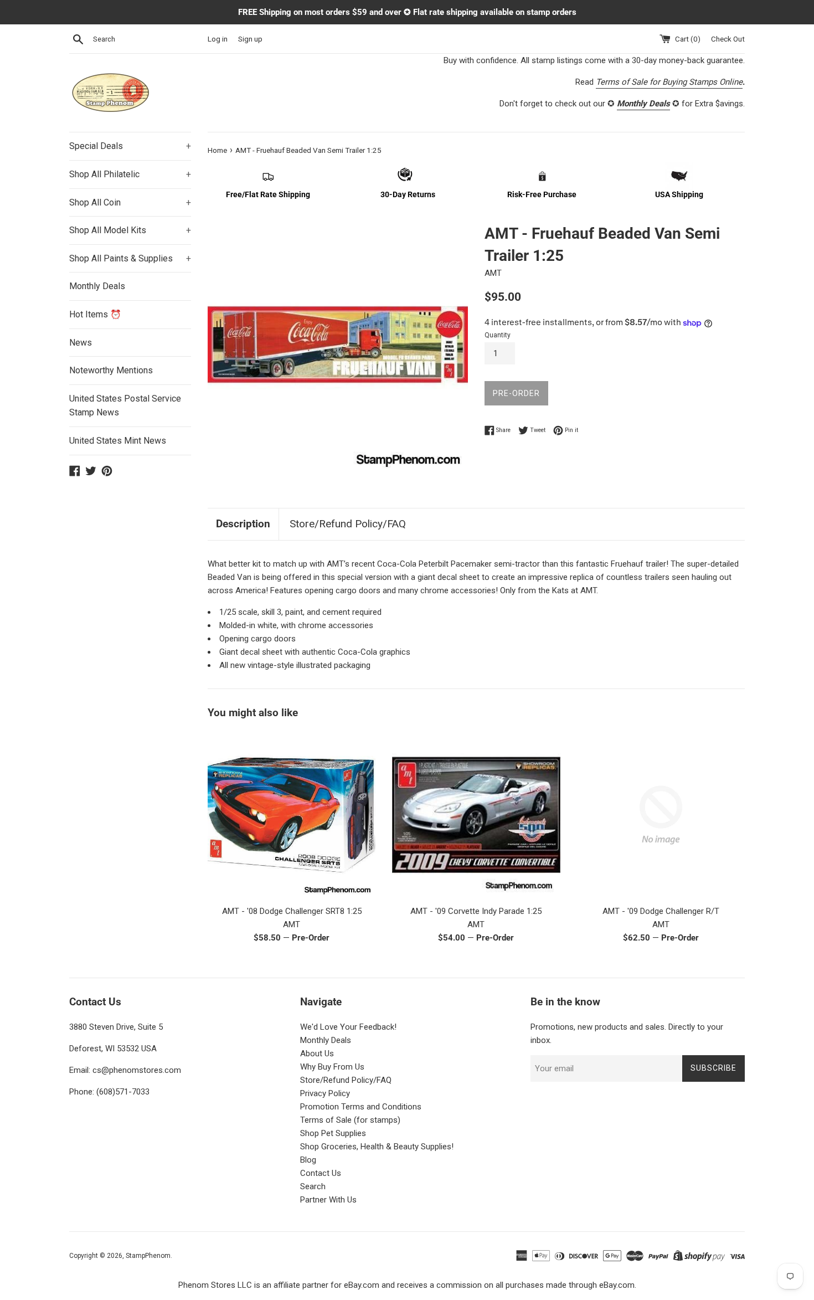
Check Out (728, 38)
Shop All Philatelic (130, 174)
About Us (317, 1054)
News (80, 342)
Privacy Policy (325, 1093)
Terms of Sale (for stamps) (350, 1120)
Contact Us (320, 1173)
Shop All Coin (130, 202)
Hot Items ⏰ (95, 314)
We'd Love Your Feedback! (348, 1027)
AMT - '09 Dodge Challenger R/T (660, 911)
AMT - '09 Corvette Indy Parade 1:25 (476, 911)
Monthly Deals (97, 286)
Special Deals (130, 146)
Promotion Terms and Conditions (360, 1107)
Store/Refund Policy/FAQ (348, 523)
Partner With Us (328, 1200)
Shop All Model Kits (130, 230)
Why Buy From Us (332, 1067)
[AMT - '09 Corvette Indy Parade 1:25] (476, 815)
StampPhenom (148, 1256)
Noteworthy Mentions (111, 370)
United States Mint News (117, 440)
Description (243, 523)
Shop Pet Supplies (333, 1133)
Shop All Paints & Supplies (130, 258)
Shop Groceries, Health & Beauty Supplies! (377, 1147)
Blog (308, 1160)
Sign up (250, 38)
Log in (218, 38)
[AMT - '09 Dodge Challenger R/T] (661, 815)
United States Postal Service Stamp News (125, 405)
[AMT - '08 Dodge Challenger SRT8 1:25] (291, 815)
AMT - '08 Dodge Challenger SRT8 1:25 (292, 911)
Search (313, 1186)
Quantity (498, 335)
